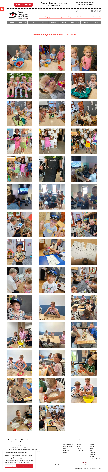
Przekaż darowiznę (23, 5)
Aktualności (12, 22)
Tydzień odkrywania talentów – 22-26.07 (54, 34)
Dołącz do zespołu (73, 17)
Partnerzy (83, 17)
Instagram (92, 444)
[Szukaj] (77, 11)
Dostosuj (11, 466)
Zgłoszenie (79, 448)
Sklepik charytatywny (60, 17)
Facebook (92, 439)
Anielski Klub (54, 22)
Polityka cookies (80, 450)
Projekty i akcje (75, 22)
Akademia (43, 22)
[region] (19, 459)
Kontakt (98, 17)
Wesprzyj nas (48, 17)
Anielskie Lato (22, 22)
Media (96, 22)
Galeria (86, 22)
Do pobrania (91, 17)
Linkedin (92, 446)
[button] (2, 9)
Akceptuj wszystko (25, 466)
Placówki (64, 22)
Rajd (33, 22)
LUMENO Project (88, 468)
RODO (91, 450)
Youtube (92, 442)
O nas (41, 17)
